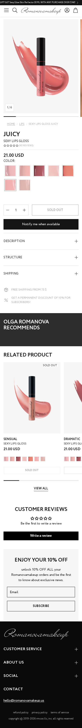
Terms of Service (60, 712)
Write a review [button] (41, 535)
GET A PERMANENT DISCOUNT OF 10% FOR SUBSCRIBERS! (40, 300)
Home (11, 124)
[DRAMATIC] (39, 171)
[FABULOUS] (68, 171)
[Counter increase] (24, 210)
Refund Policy (20, 712)
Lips (21, 124)
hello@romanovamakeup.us (23, 700)
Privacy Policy (39, 712)
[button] (6, 10)
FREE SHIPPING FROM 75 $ (29, 290)
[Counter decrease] (8, 210)
